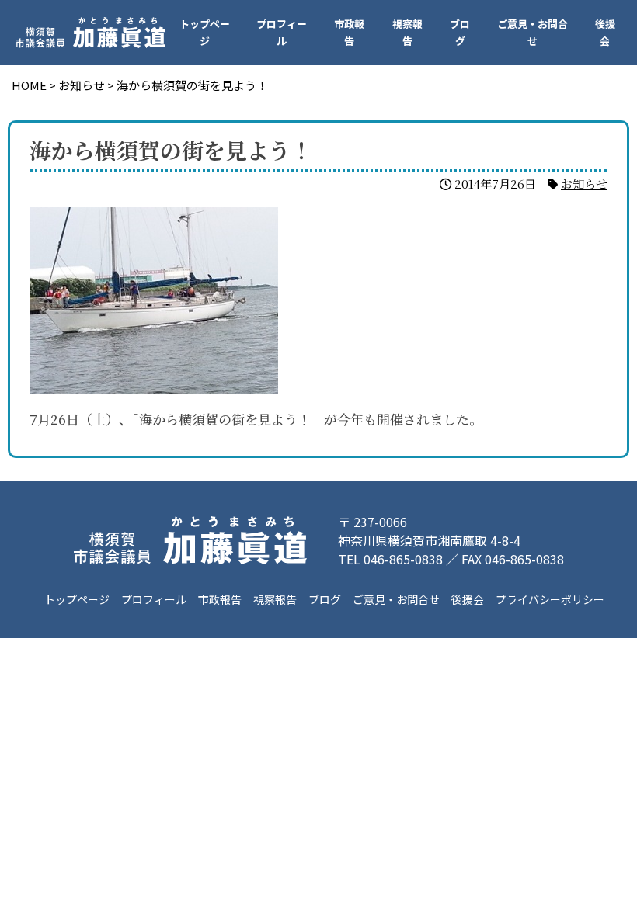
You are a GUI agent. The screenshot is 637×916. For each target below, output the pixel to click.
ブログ (460, 32)
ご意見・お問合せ (532, 32)
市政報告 (349, 32)
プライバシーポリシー (550, 599)
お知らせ (584, 183)
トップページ (204, 32)
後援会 (605, 32)
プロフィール (281, 32)
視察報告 (407, 32)
